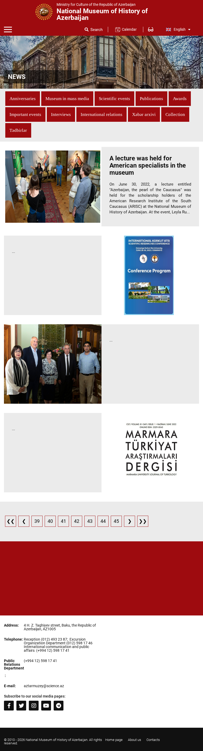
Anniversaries (23, 98)
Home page (114, 740)
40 (50, 521)
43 (90, 521)
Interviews (61, 114)
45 (116, 521)
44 (103, 521)
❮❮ (11, 521)
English (180, 29)
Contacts (153, 740)
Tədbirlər (18, 130)
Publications (151, 98)
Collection (175, 114)
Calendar (129, 29)
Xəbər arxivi (144, 114)
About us (134, 740)
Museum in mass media (67, 98)
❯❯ (143, 521)
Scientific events (114, 98)
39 (37, 521)
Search (96, 30)
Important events (25, 114)
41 (63, 521)
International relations (101, 114)
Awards (180, 98)
